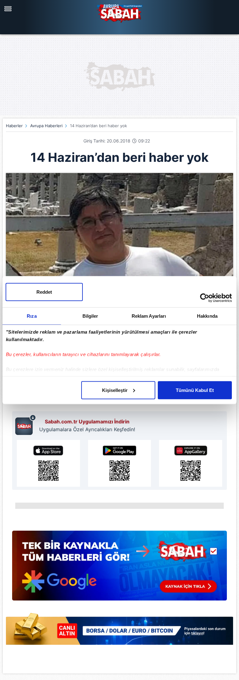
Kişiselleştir (115, 390)
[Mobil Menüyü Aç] (8, 8)
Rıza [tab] (31, 315)
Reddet (44, 291)
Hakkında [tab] (207, 315)
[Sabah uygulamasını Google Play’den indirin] (119, 463)
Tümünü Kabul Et (195, 390)
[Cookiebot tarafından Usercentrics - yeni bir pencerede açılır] (204, 297)
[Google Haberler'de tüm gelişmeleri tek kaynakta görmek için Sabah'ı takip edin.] (119, 569)
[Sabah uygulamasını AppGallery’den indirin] (190, 463)
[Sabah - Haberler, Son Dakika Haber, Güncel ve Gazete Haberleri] (119, 12)
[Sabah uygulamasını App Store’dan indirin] (48, 463)
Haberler (14, 125)
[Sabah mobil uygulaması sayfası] (25, 424)
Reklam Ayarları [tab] (149, 315)
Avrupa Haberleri (46, 125)
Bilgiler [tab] (90, 315)
